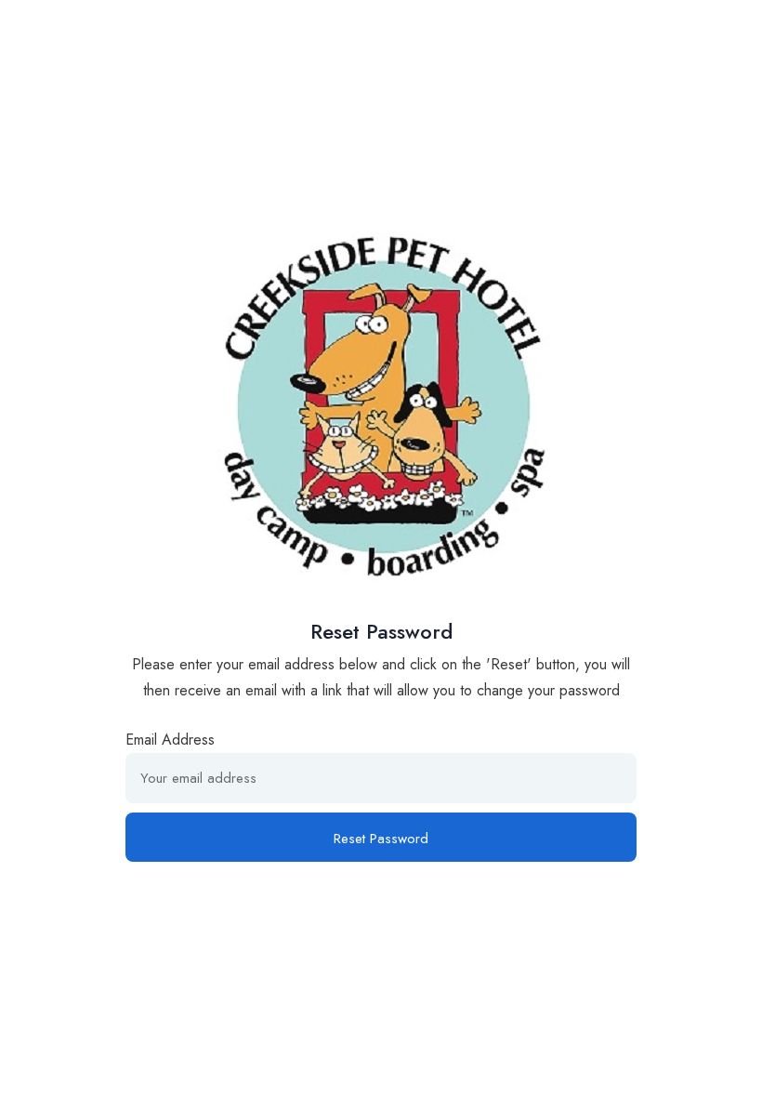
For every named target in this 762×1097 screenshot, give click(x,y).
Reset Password (381, 838)
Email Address (170, 739)
